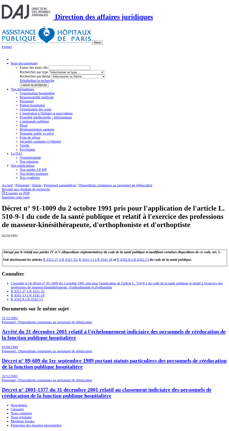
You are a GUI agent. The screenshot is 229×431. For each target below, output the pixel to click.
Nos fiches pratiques (34, 174)
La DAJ (16, 153)
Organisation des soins (35, 109)
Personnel (27, 101)
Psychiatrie (27, 149)
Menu (97, 42)
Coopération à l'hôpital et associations (46, 113)
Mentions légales (22, 421)
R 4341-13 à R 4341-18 (95, 260)
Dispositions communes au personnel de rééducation (115, 185)
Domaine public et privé (37, 133)
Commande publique (34, 121)
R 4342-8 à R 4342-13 (133, 260)
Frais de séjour (30, 137)
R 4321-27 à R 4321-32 (60, 260)
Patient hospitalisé (32, 105)
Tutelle (24, 145)
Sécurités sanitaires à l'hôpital (40, 141)
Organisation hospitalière (37, 93)
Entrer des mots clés (34, 67)
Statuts (36, 185)
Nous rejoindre (21, 417)
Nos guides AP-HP (33, 170)
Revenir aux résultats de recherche (26, 189)
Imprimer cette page (16, 197)
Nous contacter (21, 413)
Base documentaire (24, 63)
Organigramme (30, 157)
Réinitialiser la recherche (37, 80)
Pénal (24, 125)
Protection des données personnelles (36, 425)
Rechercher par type (34, 72)
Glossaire (17, 409)
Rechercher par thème (35, 76)
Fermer (7, 47)
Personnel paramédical (60, 185)
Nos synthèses (30, 178)
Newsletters (19, 405)
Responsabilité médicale (37, 97)
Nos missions (29, 161)
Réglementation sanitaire (37, 129)
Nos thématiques (22, 89)
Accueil (7, 185)
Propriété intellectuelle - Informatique (46, 117)
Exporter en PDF (17, 193)
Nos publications (22, 165)
